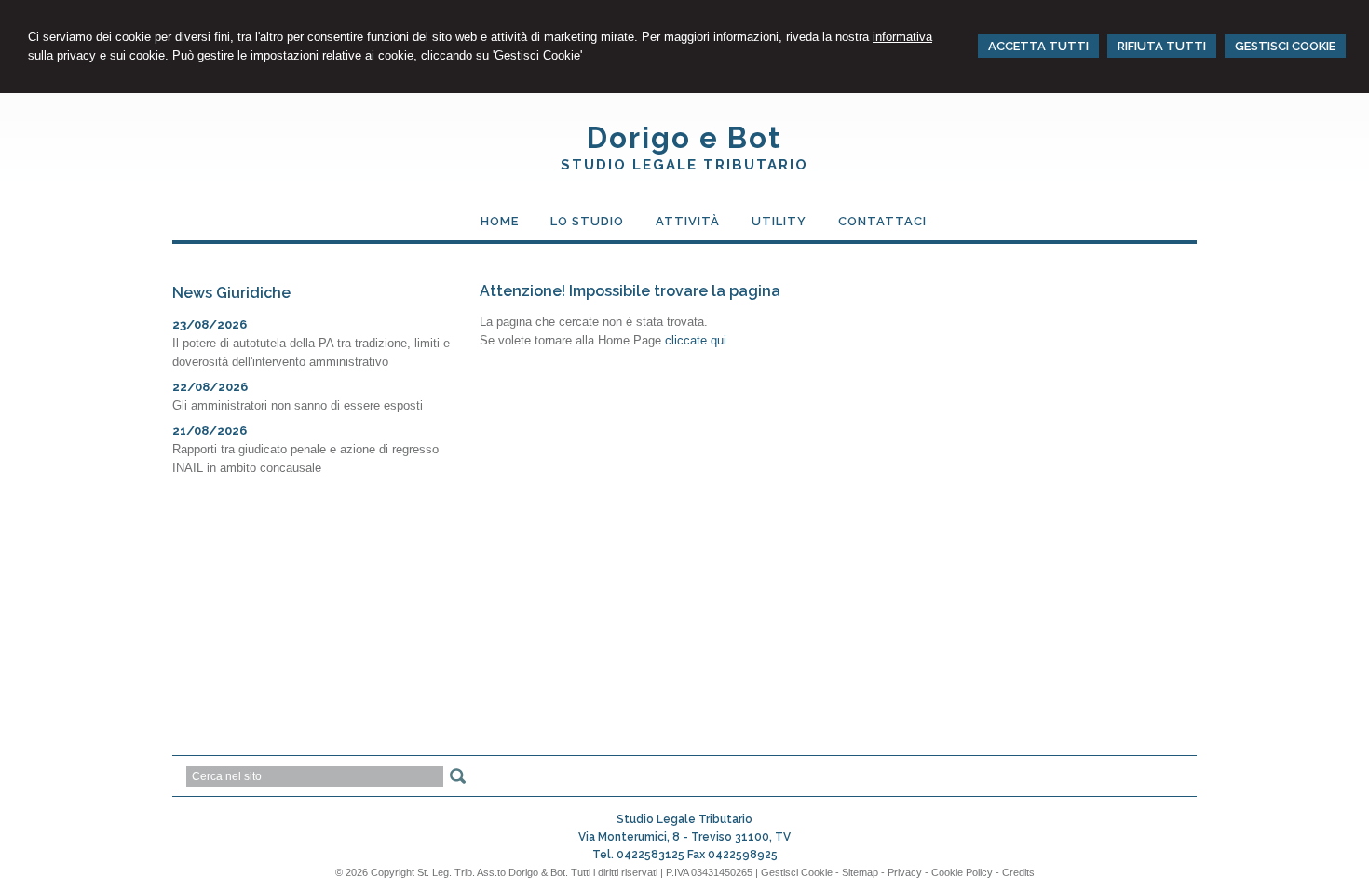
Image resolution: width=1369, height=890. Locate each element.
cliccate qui (695, 340)
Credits (1018, 872)
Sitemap (860, 872)
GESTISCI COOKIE (1285, 46)
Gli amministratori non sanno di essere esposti (297, 405)
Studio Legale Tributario (684, 164)
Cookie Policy (962, 872)
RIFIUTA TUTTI (1162, 46)
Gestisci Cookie (797, 872)
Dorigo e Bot (684, 138)
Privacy (905, 872)
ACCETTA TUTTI (1038, 46)
